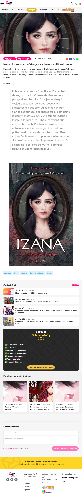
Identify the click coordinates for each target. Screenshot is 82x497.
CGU (64, 481)
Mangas (27, 483)
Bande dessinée (30, 476)
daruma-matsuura (37, 273)
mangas (7, 273)
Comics (27, 480)
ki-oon (16, 273)
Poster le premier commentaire (65, 448)
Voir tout (75, 285)
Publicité (45, 483)
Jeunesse (27, 486)
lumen (49, 273)
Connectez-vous (9, 448)
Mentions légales (70, 477)
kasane (24, 273)
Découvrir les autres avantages (41, 367)
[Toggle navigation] (2, 3)
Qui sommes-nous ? (49, 479)
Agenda (27, 490)
